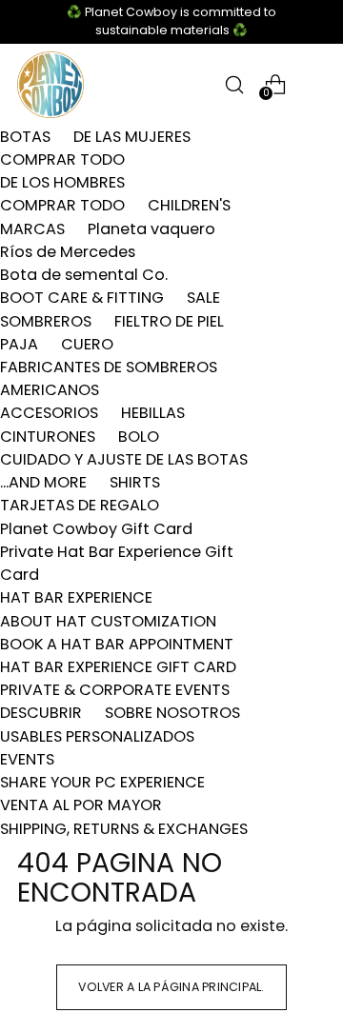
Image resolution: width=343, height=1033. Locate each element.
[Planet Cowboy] (50, 84)
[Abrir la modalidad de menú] (315, 84)
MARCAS (32, 229)
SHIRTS (135, 482)
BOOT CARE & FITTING (82, 297)
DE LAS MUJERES (132, 137)
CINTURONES (47, 436)
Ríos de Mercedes (67, 252)
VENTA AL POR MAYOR (81, 805)
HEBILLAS (153, 413)
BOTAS (25, 137)
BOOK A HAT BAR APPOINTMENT (116, 644)
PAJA (19, 344)
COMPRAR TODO (62, 159)
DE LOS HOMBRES (62, 182)
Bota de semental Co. (84, 275)
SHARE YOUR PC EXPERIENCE (102, 782)
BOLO (138, 436)
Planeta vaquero (151, 229)
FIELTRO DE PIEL (169, 321)
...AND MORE (43, 482)
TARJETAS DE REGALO (79, 505)
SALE (203, 297)
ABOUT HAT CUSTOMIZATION (108, 621)
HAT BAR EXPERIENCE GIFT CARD (118, 667)
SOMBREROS (45, 321)
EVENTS (27, 759)
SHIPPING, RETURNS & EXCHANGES (124, 829)
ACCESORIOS (49, 413)
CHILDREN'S (189, 205)
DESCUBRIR (41, 713)
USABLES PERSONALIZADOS (97, 736)
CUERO (87, 344)
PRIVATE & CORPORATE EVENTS (115, 690)
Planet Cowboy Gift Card (96, 529)
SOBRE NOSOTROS (172, 713)
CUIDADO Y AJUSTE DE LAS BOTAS (124, 459)
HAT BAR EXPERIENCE (76, 597)
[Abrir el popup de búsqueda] (233, 84)
